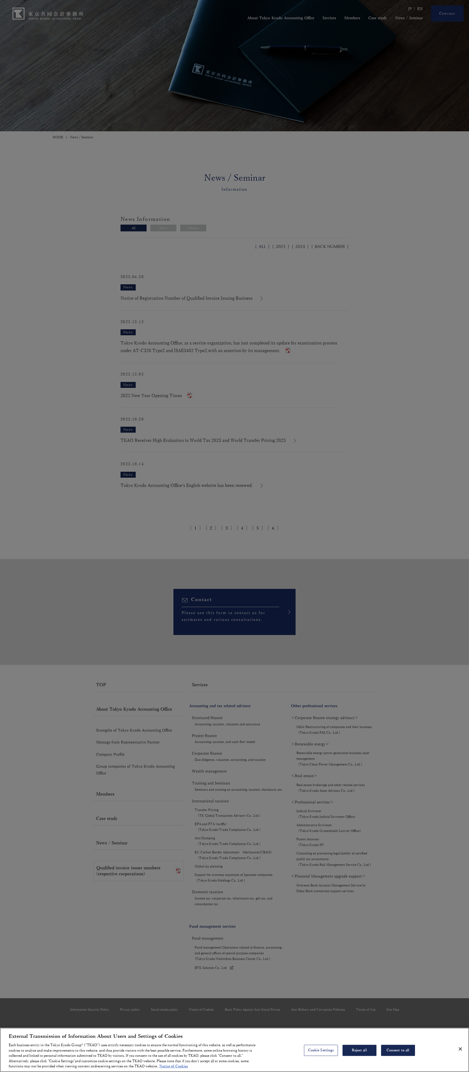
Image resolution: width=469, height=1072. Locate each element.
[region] (234, 1050)
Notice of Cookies (173, 1066)
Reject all (359, 1050)
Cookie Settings (321, 1050)
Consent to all (398, 1050)
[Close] (460, 1049)
